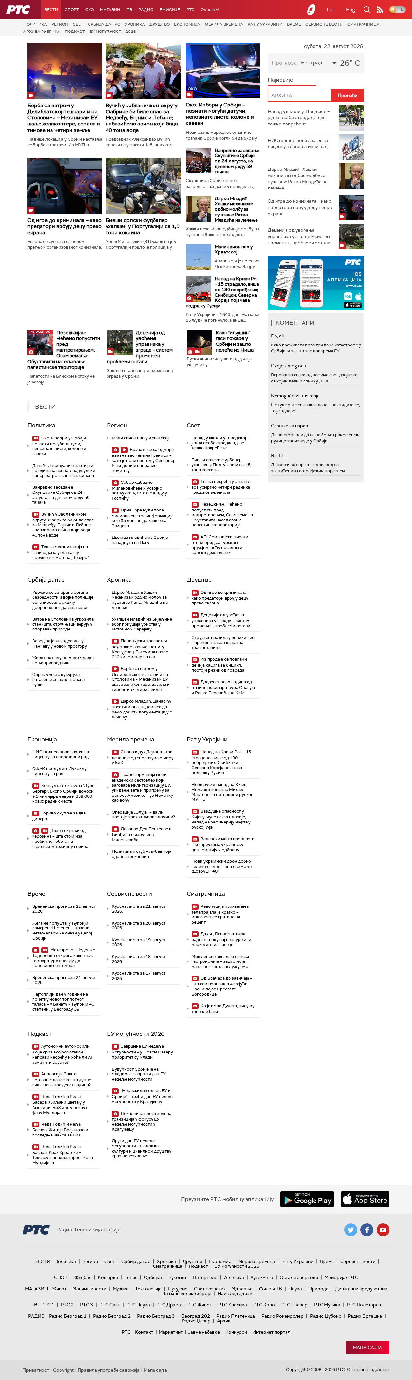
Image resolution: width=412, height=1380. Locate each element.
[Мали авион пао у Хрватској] (198, 257)
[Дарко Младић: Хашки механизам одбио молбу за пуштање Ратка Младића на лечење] (198, 209)
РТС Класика (232, 1305)
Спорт (72, 9)
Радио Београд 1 (68, 1316)
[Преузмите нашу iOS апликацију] (365, 1199)
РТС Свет (109, 1305)
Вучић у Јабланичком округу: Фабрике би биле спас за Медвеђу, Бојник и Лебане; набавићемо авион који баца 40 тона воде (142, 117)
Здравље (242, 1289)
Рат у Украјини (265, 24)
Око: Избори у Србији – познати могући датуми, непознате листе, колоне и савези (220, 114)
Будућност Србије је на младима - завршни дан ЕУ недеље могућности (139, 1074)
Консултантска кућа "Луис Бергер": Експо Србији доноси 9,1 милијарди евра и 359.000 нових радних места (63, 793)
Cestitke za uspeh (289, 425)
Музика (121, 1289)
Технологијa (148, 1289)
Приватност (36, 1370)
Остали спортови (299, 1277)
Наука (295, 1289)
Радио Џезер (196, 1321)
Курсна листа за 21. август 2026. (138, 909)
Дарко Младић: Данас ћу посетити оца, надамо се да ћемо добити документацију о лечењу (142, 709)
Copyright (63, 1370)
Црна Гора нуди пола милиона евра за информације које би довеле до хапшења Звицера (142, 518)
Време (294, 24)
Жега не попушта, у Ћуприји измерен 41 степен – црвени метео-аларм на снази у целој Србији (62, 930)
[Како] (199, 342)
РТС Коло (264, 1305)
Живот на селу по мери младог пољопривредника (63, 660)
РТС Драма (168, 1305)
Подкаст (75, 31)
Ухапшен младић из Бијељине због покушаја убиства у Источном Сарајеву (142, 624)
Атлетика (234, 1277)
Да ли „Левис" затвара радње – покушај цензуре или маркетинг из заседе (221, 939)
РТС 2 (67, 1305)
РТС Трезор (294, 1305)
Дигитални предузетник (361, 1289)
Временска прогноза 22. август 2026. (64, 909)
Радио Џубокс (325, 1316)
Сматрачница (363, 24)
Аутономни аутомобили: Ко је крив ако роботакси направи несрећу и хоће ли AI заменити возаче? (62, 1054)
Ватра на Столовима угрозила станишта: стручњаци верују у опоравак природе (63, 624)
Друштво (159, 24)
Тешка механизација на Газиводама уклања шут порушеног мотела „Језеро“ (60, 552)
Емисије (170, 9)
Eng (350, 9)
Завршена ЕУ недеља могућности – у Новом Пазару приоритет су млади (142, 1052)
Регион (60, 24)
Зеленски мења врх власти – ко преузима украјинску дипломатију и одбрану (223, 844)
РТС (190, 9)
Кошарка (108, 1277)
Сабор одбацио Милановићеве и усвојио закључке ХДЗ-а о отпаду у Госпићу (139, 490)
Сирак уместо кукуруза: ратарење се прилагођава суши (58, 679)
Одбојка (153, 1277)
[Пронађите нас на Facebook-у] (366, 1229)
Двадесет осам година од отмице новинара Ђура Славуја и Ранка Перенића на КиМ (223, 687)
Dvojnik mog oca (288, 366)
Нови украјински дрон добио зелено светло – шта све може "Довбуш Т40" (222, 866)
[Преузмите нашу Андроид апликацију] (307, 1199)
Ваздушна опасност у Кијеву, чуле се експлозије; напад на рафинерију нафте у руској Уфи (221, 819)
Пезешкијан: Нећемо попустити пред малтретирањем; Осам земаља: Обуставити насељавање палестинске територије (63, 350)
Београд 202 (195, 1316)
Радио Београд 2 (112, 1316)
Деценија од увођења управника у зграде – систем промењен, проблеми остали (140, 347)
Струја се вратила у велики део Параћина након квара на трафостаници (223, 642)
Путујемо (178, 1289)
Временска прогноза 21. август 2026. (64, 980)
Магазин (110, 9)
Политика (35, 24)
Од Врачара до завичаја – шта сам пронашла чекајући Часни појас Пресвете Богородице (222, 986)
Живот (59, 1289)
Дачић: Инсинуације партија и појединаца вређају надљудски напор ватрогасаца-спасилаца (63, 470)
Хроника (135, 24)
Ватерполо (205, 1277)
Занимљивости (89, 1289)
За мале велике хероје (186, 1293)
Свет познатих (210, 1289)
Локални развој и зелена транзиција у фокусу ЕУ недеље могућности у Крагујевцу (141, 1121)
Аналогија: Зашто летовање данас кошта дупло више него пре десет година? (61, 1079)
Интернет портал (271, 1332)
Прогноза (284, 63)
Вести (51, 9)
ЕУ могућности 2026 (112, 31)
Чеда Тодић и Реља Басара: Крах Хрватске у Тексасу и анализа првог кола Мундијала (62, 1154)
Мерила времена (224, 24)
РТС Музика (327, 1305)
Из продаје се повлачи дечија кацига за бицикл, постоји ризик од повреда (219, 665)
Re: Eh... (279, 455)
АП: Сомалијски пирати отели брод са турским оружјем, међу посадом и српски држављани (220, 544)
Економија (187, 24)
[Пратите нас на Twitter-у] (350, 1229)
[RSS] (379, 9)
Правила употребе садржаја (109, 1370)
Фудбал (82, 1277)
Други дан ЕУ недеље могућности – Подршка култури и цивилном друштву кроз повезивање (141, 1148)
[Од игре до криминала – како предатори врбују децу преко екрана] (64, 186)
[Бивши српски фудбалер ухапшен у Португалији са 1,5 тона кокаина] (143, 186)
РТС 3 (86, 1305)
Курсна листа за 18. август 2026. (138, 959)
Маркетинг (171, 1332)
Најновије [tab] (280, 80)
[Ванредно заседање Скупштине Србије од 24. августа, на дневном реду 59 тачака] (198, 160)
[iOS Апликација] (316, 283)
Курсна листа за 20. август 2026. (138, 925)
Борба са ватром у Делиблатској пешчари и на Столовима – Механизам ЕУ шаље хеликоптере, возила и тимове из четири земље (63, 117)
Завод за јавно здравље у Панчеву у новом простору (59, 643)
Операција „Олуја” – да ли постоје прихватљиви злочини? (143, 814)
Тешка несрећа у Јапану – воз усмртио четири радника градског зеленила (222, 487)
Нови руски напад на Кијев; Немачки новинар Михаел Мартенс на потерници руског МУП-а (222, 792)
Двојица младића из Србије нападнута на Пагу (140, 540)
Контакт (144, 1332)
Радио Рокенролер (282, 1316)
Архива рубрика (41, 31)
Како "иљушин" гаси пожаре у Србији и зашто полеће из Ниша (235, 341)
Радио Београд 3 (156, 1316)
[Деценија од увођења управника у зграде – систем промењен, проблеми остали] (120, 342)
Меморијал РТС (341, 1277)
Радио (145, 9)
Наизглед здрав (235, 1293)
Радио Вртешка (365, 1316)
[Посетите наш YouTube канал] (383, 1229)
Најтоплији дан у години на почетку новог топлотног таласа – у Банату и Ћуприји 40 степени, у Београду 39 (63, 1001)
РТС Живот (199, 1305)
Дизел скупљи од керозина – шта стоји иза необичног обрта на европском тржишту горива (60, 838)
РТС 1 (48, 1305)
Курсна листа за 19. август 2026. (138, 942)
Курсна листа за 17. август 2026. (138, 976)
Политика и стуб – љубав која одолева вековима (141, 854)
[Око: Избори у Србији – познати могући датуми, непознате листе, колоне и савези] (223, 70)
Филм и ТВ (270, 1289)
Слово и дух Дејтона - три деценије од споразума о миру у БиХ (142, 757)
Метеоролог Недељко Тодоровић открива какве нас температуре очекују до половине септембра (63, 957)
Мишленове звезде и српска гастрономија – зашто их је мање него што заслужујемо (220, 961)
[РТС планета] (312, 9)
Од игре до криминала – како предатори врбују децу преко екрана (64, 226)
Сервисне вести (324, 24)
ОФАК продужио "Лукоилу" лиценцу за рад (60, 771)
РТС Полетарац (364, 1305)
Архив (223, 1321)
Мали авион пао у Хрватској (234, 249)
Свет (78, 24)
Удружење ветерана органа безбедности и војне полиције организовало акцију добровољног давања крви (62, 600)
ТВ (129, 9)
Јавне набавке (204, 1332)
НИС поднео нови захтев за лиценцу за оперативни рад (60, 754)
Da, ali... (278, 336)
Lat (330, 9)
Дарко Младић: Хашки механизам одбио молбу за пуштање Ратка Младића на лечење (236, 209)
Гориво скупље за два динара (59, 816)
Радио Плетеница (235, 1316)
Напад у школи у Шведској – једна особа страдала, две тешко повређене (220, 443)
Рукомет (177, 1277)
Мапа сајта (367, 1347)
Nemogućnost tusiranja (295, 396)
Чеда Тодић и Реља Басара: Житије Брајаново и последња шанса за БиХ (60, 1129)
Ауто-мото (261, 1277)
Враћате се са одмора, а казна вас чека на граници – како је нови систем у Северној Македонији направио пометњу (143, 460)
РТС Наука (138, 1305)
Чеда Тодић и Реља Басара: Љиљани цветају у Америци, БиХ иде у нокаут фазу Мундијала (59, 1104)
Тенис (131, 1277)
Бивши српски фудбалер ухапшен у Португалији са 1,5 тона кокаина (143, 226)
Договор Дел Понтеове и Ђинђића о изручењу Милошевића (142, 834)
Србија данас (104, 24)
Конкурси (236, 1332)
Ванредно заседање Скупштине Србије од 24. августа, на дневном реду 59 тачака (237, 161)
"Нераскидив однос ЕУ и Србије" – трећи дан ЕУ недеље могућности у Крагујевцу (143, 1096)
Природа (318, 1289)
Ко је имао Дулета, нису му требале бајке (223, 1008)
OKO (89, 9)
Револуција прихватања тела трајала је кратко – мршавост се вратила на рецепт (220, 914)
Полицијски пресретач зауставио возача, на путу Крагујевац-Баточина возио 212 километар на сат (140, 648)
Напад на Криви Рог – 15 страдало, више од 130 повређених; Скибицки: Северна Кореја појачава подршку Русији (222, 292)
